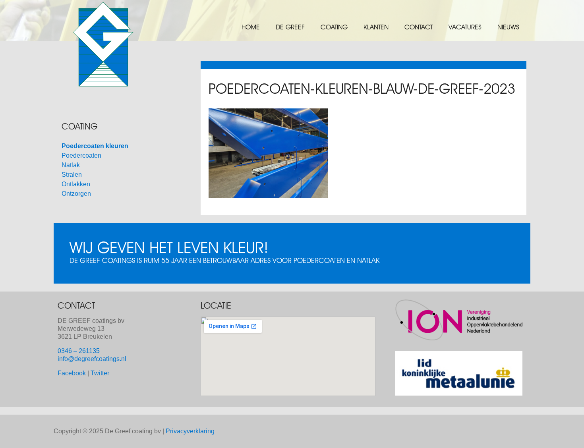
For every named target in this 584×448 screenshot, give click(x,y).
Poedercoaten (81, 155)
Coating (334, 27)
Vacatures (465, 27)
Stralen (72, 174)
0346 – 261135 (79, 351)
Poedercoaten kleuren (95, 146)
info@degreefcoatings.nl (92, 358)
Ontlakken (76, 184)
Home (251, 27)
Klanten (376, 27)
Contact (418, 27)
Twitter (100, 373)
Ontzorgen (76, 193)
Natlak (71, 165)
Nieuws (508, 27)
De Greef (290, 27)
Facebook (72, 373)
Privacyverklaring (190, 431)
